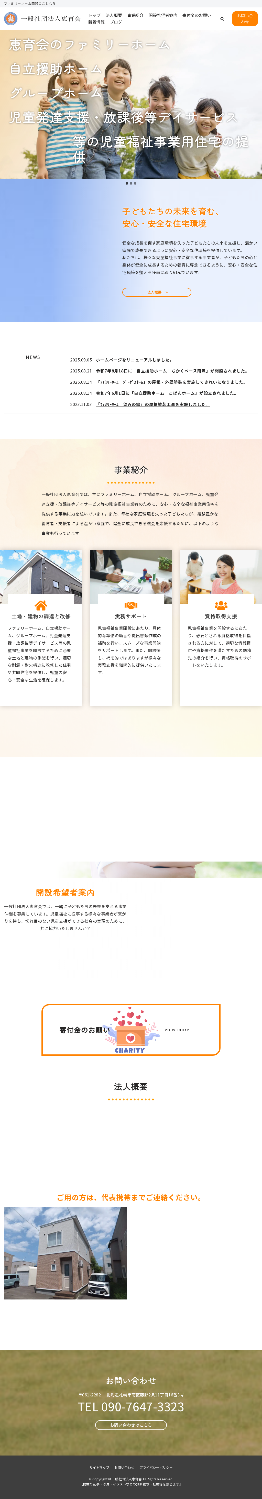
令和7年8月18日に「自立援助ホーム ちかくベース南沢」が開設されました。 (174, 371)
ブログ (116, 22)
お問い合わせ (245, 18)
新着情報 (96, 22)
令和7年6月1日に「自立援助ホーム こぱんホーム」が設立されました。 (167, 393)
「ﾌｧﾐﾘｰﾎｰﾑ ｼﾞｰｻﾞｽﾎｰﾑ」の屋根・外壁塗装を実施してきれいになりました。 (172, 382)
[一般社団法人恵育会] (42, 19)
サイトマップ (99, 1467)
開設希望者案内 (163, 15)
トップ (94, 15)
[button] (222, 19)
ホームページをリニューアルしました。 (135, 360)
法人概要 (114, 15)
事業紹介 (135, 15)
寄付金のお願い (196, 15)
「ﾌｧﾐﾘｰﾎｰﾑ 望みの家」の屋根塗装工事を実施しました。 (153, 404)
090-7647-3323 (142, 1406)
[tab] (127, 183)
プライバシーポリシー (156, 1467)
